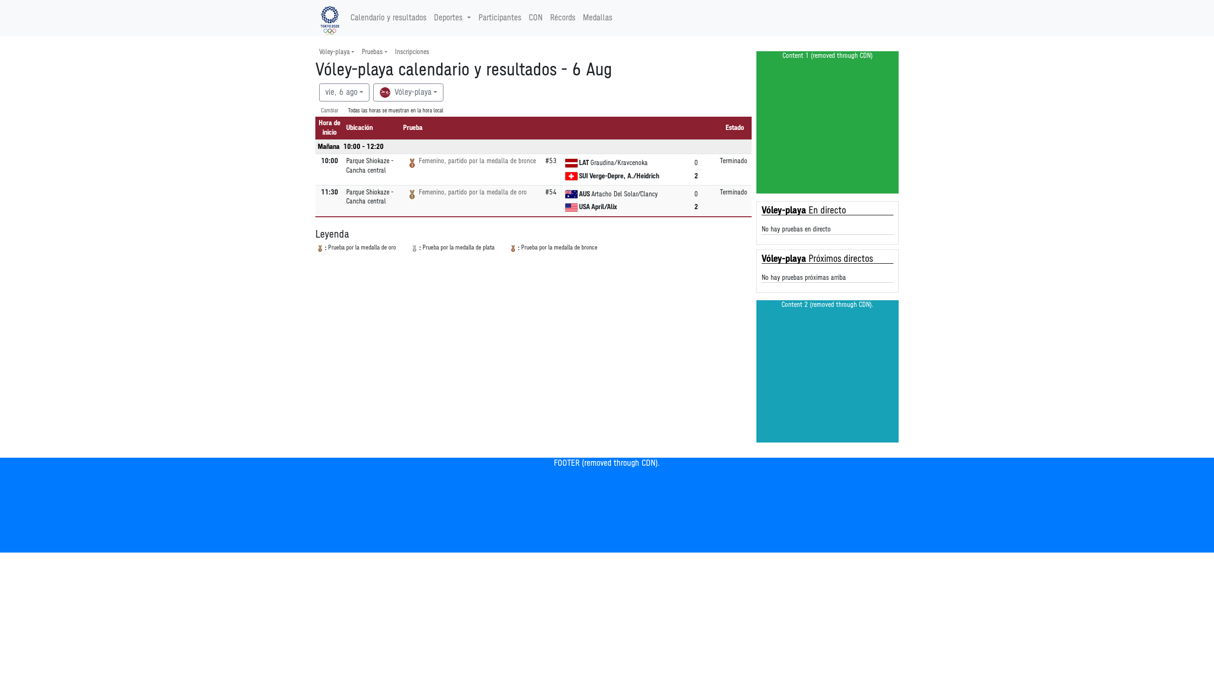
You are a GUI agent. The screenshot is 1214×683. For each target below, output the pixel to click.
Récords (562, 18)
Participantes (499, 18)
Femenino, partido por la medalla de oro (473, 192)
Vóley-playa (412, 92)
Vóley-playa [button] (334, 52)
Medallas (597, 18)
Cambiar (330, 110)
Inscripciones (412, 52)
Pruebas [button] (372, 52)
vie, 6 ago (341, 92)
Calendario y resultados (388, 18)
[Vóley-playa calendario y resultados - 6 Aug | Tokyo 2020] (330, 18)
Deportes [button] (448, 18)
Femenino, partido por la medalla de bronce (477, 161)
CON (536, 18)
